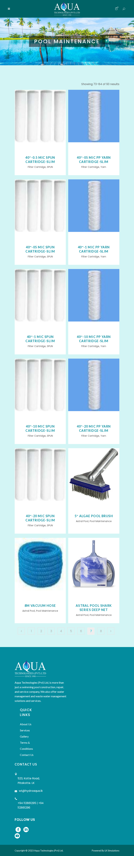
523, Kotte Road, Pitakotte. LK (29, 780)
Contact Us (27, 754)
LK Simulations (112, 850)
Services (25, 730)
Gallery (24, 736)
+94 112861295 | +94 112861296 (31, 805)
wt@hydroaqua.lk (31, 791)
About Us (25, 724)
